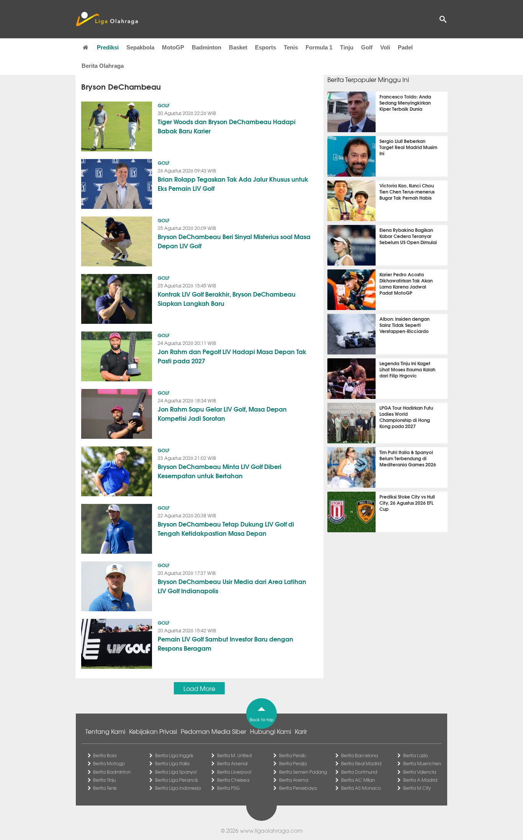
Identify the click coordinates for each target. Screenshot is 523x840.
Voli (385, 47)
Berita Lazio (415, 755)
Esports (265, 47)
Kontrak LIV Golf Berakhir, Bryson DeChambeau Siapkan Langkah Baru (227, 298)
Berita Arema (293, 779)
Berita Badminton (112, 771)
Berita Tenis (105, 787)
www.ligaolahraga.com (271, 830)
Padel (405, 47)
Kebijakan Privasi (153, 731)
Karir (301, 731)
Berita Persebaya (298, 787)
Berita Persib (292, 755)
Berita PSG (228, 787)
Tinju (346, 47)
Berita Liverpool (234, 771)
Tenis (291, 47)
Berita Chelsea (233, 779)
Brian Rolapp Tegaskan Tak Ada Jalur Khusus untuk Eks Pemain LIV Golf (233, 183)
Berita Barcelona (359, 755)
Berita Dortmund (359, 771)
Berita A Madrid (420, 779)
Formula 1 (319, 47)
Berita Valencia (419, 771)
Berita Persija (293, 763)
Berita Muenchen (422, 763)
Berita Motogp (109, 763)
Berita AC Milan (358, 779)
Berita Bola (104, 755)
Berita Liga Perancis (176, 779)
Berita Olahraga (103, 65)
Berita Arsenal (232, 763)
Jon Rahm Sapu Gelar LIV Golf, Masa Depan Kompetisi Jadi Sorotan (222, 413)
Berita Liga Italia (172, 763)
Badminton (206, 47)
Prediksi (108, 47)
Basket (238, 47)
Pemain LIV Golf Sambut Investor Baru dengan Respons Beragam (225, 643)
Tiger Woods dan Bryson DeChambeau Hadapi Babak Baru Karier (227, 125)
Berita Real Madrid (361, 763)
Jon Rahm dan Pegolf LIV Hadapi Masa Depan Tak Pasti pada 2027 (232, 355)
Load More (199, 688)
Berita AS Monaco (361, 787)
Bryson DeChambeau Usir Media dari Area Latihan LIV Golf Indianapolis (232, 585)
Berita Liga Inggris (174, 755)
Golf (367, 47)
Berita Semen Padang (303, 771)
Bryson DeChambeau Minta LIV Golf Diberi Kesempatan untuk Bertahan (219, 470)
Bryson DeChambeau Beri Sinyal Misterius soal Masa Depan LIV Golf (234, 240)
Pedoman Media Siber (213, 731)
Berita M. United (234, 755)
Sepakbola (140, 47)
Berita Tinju (104, 779)
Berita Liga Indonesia (178, 787)
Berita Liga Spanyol (175, 771)
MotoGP (173, 47)
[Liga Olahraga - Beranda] (106, 19)
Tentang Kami (105, 731)
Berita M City (417, 787)
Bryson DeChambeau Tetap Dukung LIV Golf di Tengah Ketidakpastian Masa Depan (226, 528)
